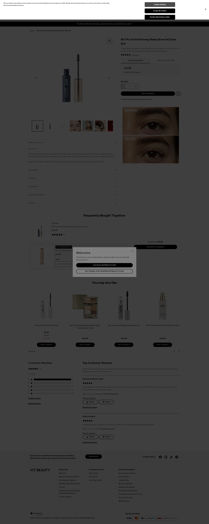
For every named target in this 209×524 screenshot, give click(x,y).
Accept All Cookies (160, 10)
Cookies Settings (160, 4)
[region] (104, 10)
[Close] (205, 9)
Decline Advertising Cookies (160, 17)
